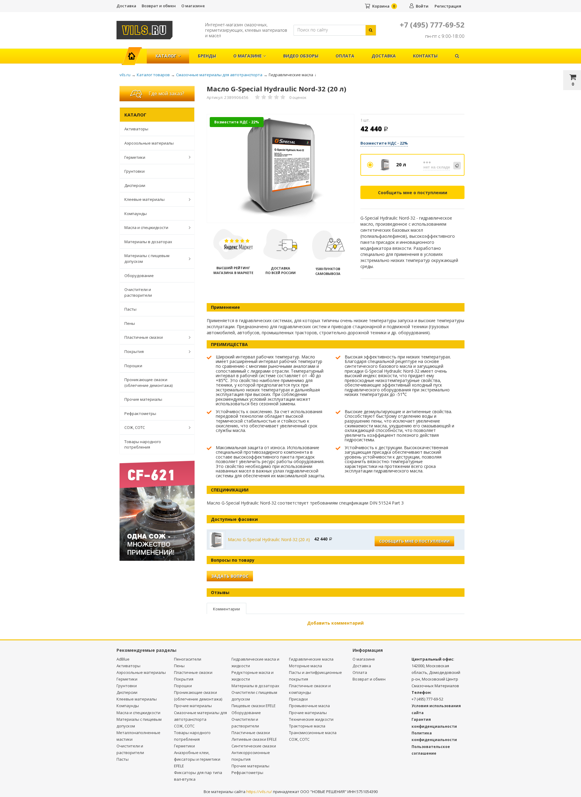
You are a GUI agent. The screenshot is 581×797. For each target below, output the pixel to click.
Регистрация (448, 6)
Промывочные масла (309, 705)
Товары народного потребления (142, 444)
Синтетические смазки (253, 746)
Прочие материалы (143, 399)
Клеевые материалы (144, 199)
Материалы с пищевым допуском (146, 258)
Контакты (425, 56)
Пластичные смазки (143, 337)
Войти (422, 6)
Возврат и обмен (159, 5)
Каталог (166, 56)
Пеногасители (187, 659)
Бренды (207, 56)
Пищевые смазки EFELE (253, 705)
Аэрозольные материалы (149, 143)
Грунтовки (134, 171)
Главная (134, 53)
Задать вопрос (229, 576)
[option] (280, 168)
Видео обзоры (300, 56)
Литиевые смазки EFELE (254, 739)
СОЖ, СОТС (134, 427)
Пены (129, 323)
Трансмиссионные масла (312, 732)
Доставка (126, 5)
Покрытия (134, 351)
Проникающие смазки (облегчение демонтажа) (148, 382)
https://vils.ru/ (259, 791)
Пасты (130, 309)
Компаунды (135, 213)
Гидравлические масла (311, 659)
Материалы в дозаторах (148, 241)
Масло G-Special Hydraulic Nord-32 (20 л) (269, 539)
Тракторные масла (307, 726)
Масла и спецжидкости (146, 227)
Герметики (134, 157)
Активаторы (136, 129)
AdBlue (123, 659)
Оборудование (139, 275)
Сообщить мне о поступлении (412, 192)
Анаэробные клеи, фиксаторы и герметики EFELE (197, 759)
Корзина (380, 6)
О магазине (193, 5)
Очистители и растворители (138, 292)
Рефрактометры (140, 413)
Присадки (298, 699)
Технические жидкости (311, 719)
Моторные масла (305, 665)
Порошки (133, 365)
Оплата (345, 56)
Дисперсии (134, 185)
